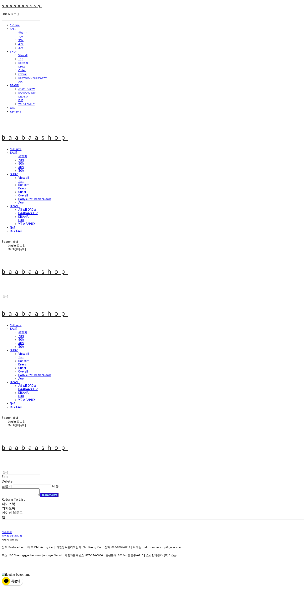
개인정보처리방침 (12, 536)
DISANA (23, 96)
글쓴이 (7, 486)
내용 (55, 486)
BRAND (14, 85)
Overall (22, 74)
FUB (20, 100)
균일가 (22, 32)
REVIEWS (15, 111)
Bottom (23, 63)
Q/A (12, 108)
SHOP (13, 51)
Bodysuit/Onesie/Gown (32, 78)
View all (22, 55)
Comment (49, 494)
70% (21, 36)
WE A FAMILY (26, 104)
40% (21, 44)
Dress (21, 66)
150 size (15, 25)
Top (20, 59)
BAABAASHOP (27, 93)
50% (21, 40)
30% (21, 48)
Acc (20, 81)
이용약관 (7, 532)
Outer (22, 70)
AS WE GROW (26, 89)
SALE (13, 29)
